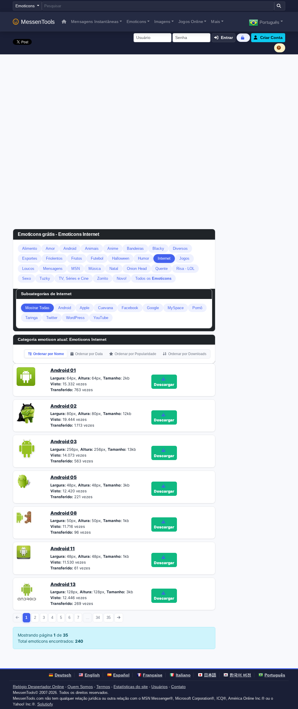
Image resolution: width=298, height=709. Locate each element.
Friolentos (54, 258)
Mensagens (53, 268)
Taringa (31, 318)
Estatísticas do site (130, 686)
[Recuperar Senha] (243, 37)
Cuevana (105, 308)
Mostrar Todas (37, 308)
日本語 (210, 675)
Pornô (197, 308)
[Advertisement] (149, 98)
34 (98, 617)
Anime (112, 248)
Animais (92, 248)
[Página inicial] (64, 21)
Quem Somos (80, 686)
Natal (113, 268)
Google (153, 308)
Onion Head (137, 268)
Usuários (159, 686)
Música (94, 268)
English (92, 675)
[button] (265, 21)
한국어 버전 (240, 675)
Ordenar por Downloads (187, 354)
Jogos (184, 258)
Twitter (51, 318)
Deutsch (63, 675)
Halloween (120, 258)
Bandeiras (135, 248)
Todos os (153, 278)
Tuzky (45, 278)
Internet (164, 258)
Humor (143, 258)
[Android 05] (24, 481)
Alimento (29, 248)
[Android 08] (24, 517)
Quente (161, 268)
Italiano (183, 675)
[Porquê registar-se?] (279, 47)
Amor (50, 248)
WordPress (75, 318)
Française (152, 675)
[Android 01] (26, 376)
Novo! (122, 278)
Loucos (28, 268)
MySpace (176, 308)
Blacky (158, 248)
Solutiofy (45, 704)
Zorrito (102, 278)
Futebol (97, 258)
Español (121, 675)
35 (109, 617)
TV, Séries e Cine (73, 278)
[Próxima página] (118, 617)
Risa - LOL (185, 268)
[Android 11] (24, 552)
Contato (178, 686)
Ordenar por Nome (48, 354)
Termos (103, 686)
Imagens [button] (162, 21)
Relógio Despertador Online (38, 686)
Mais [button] (215, 21)
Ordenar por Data (89, 354)
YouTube (100, 318)
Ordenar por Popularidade (135, 354)
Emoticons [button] (136, 21)
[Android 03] (27, 448)
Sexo (26, 278)
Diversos (180, 248)
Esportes (29, 258)
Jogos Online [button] (190, 21)
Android (69, 248)
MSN (75, 268)
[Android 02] (27, 413)
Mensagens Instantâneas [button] (94, 21)
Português (275, 675)
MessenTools (38, 22)
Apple (84, 308)
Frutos (76, 258)
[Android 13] (27, 591)
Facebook (130, 308)
